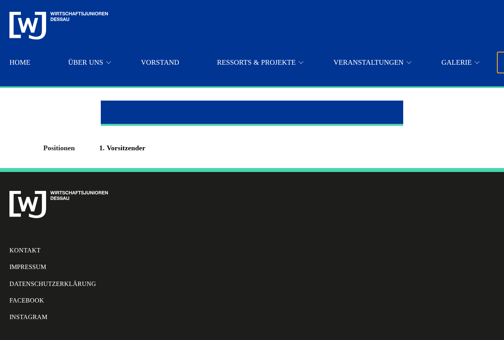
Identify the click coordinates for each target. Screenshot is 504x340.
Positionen (59, 148)
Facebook (26, 300)
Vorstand (160, 62)
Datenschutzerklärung (52, 283)
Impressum (27, 266)
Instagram (28, 317)
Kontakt (25, 250)
